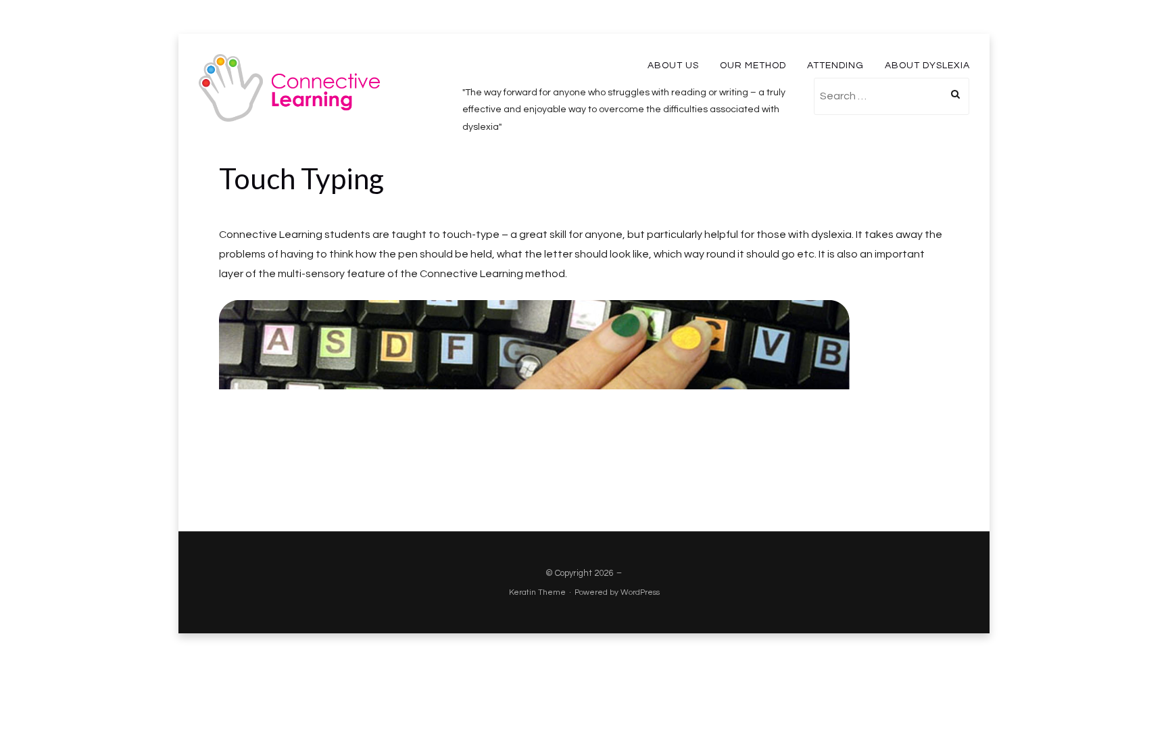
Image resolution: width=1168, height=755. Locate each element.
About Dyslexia (927, 65)
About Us (673, 65)
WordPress (640, 592)
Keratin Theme (537, 592)
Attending (835, 65)
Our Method (753, 65)
